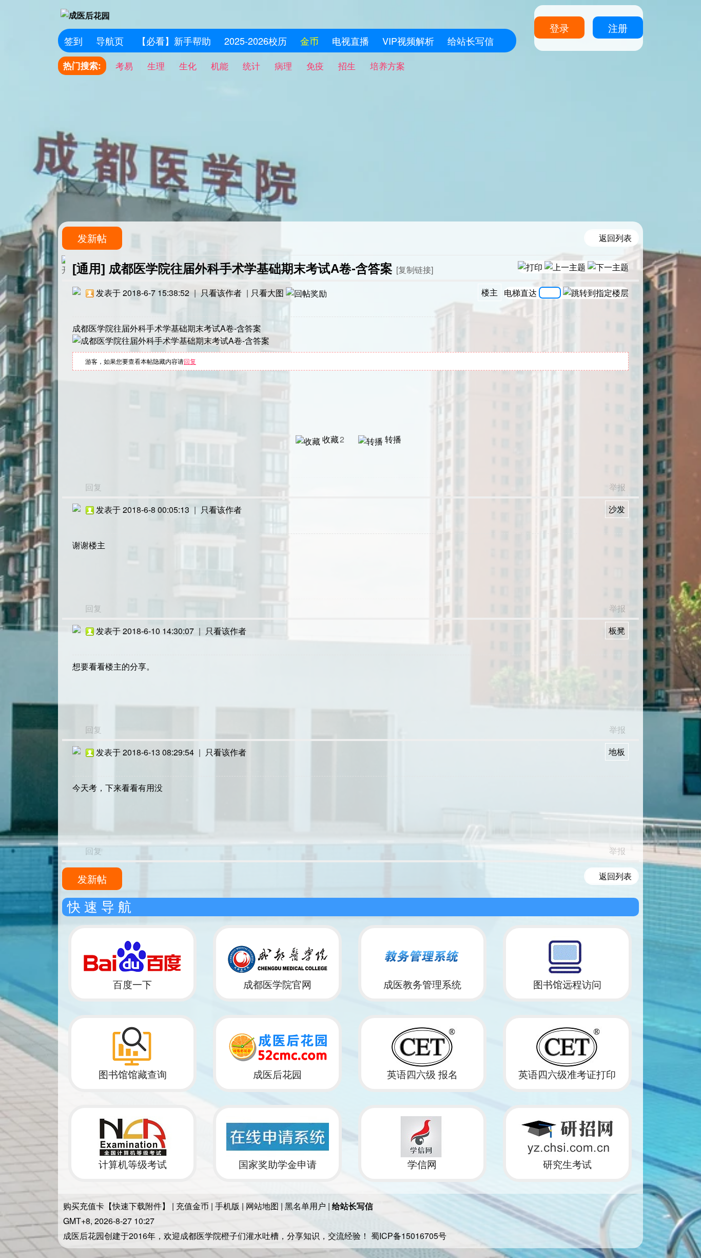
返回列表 (615, 238)
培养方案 (387, 65)
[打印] (530, 266)
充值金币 (192, 1206)
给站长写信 (470, 40)
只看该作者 (221, 293)
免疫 (315, 65)
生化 (188, 65)
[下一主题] (608, 266)
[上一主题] (565, 266)
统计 (251, 65)
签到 (73, 40)
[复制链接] (414, 269)
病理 (283, 65)
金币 (309, 40)
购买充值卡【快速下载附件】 (116, 1206)
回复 (190, 361)
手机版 (227, 1206)
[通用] (88, 268)
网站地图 (262, 1206)
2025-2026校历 (255, 40)
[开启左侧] (63, 265)
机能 (219, 65)
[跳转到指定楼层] (596, 293)
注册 (618, 27)
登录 (559, 27)
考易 (124, 65)
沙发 (617, 509)
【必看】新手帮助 (174, 40)
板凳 (617, 630)
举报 (617, 487)
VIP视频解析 (408, 40)
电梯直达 (520, 292)
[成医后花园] (85, 14)
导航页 (110, 40)
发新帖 (92, 238)
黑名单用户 (305, 1206)
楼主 (489, 292)
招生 (347, 65)
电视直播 (350, 40)
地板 (617, 751)
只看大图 (267, 293)
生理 (156, 65)
